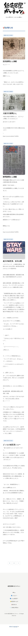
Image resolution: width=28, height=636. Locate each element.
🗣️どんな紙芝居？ (14, 598)
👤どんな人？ (14, 595)
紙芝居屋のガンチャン (14, 586)
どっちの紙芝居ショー (12, 445)
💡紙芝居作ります (14, 601)
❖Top (14, 592)
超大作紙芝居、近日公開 (12, 261)
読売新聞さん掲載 (10, 61)
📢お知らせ (14, 604)
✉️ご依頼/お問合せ (14, 607)
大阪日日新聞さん (10, 113)
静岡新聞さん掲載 (10, 177)
